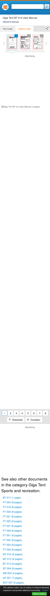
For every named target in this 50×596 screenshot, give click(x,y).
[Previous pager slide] (3, 44)
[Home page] (5, 7)
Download (17, 419)
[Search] (46, 6)
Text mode (7, 28)
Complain (35, 419)
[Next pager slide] (46, 44)
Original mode (24, 28)
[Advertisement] (25, 80)
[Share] (47, 28)
